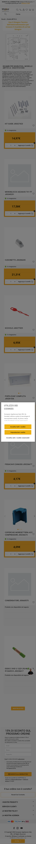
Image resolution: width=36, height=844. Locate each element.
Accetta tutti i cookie (17, 427)
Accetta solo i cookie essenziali (17, 438)
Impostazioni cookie (18, 432)
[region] (18, 422)
